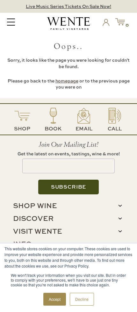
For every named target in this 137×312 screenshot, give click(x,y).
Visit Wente (37, 231)
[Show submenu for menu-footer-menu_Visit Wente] (120, 231)
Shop (22, 128)
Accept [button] (55, 299)
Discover (33, 218)
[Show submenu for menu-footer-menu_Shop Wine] (120, 206)
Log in (107, 23)
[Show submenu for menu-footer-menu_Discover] (120, 218)
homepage (66, 81)
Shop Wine (35, 205)
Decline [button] (82, 299)
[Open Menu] (11, 22)
